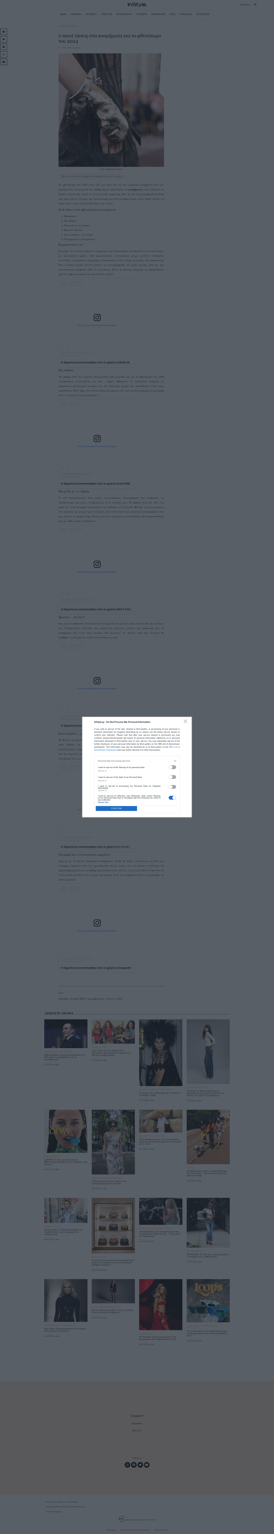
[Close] (186, 722)
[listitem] (137, 760)
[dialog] (137, 767)
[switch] (172, 767)
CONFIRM (116, 808)
